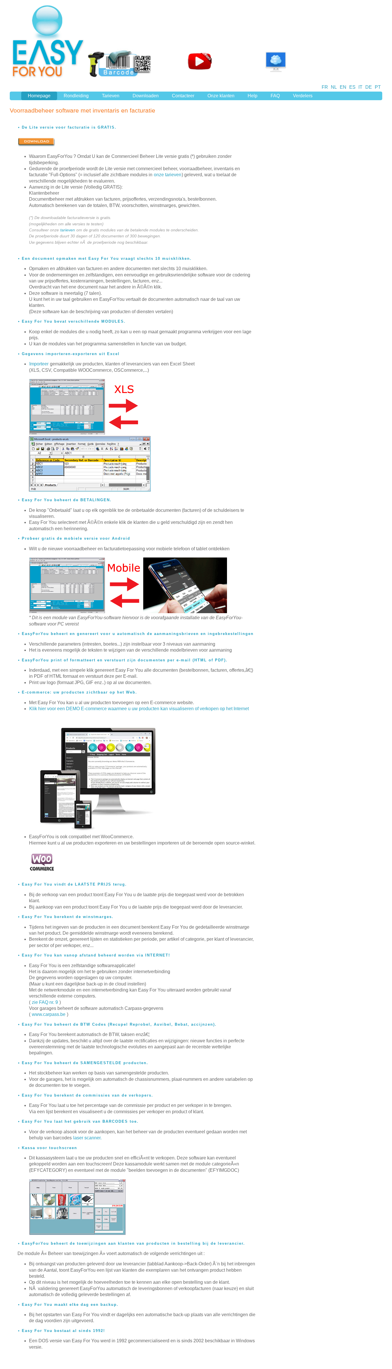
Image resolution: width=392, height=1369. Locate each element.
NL (334, 87)
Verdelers (303, 95)
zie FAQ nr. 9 (45, 1002)
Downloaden (146, 95)
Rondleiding (76, 95)
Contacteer (183, 95)
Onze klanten (220, 95)
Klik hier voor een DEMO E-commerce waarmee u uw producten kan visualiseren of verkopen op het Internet (139, 708)
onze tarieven (167, 174)
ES (352, 87)
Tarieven (110, 95)
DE (368, 87)
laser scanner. (87, 1137)
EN (343, 87)
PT (378, 87)
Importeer (38, 363)
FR (325, 87)
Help (252, 95)
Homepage (39, 95)
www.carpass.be (49, 1014)
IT (360, 87)
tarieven (67, 230)
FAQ (275, 95)
